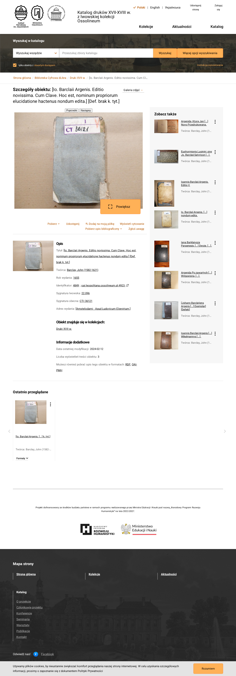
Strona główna (22, 78)
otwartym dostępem (44, 65)
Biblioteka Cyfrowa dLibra (50, 78)
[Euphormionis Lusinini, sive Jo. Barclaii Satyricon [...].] (166, 163)
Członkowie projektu (29, 607)
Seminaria (23, 619)
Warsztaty (23, 625)
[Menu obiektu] (215, 122)
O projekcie (23, 601)
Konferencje (24, 613)
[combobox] (106, 53)
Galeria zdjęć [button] (132, 90)
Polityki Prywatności (90, 671)
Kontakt (21, 637)
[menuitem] (99, 223)
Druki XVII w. (77, 78)
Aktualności (169, 574)
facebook (47, 654)
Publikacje (23, 631)
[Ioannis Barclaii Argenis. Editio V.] (166, 193)
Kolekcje (94, 574)
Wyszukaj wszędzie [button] (29, 53)
